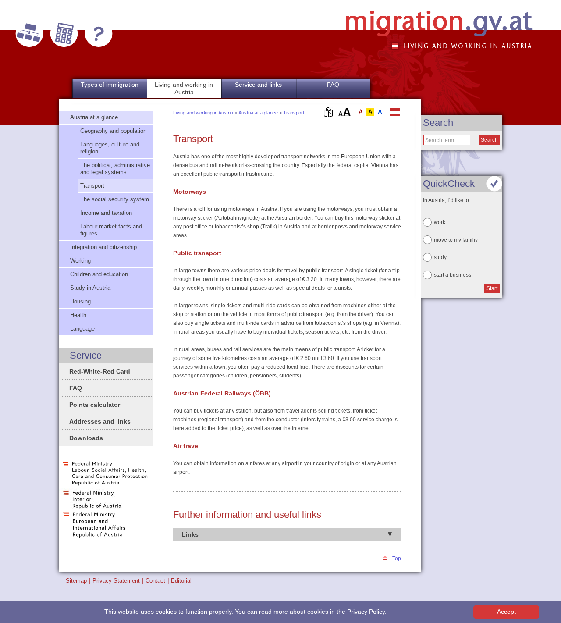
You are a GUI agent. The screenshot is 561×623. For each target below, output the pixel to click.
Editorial (181, 580)
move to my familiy (456, 240)
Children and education (99, 274)
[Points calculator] (64, 34)
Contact (155, 580)
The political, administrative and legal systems (115, 168)
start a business (452, 275)
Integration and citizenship (103, 247)
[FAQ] (99, 34)
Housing (80, 301)
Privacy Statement (116, 580)
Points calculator (94, 404)
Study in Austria (90, 288)
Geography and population (113, 131)
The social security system (114, 199)
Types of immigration (109, 84)
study (440, 257)
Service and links (258, 84)
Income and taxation (106, 213)
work (439, 222)
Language (82, 328)
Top (396, 558)
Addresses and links (100, 421)
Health (78, 315)
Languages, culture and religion (109, 148)
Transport (293, 112)
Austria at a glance (258, 112)
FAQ (333, 84)
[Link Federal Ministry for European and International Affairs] (94, 537)
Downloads (86, 437)
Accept (506, 612)
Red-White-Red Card (99, 371)
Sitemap (76, 580)
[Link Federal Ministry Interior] (92, 508)
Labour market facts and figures (111, 230)
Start (491, 288)
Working (80, 260)
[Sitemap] (29, 34)
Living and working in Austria (203, 112)
